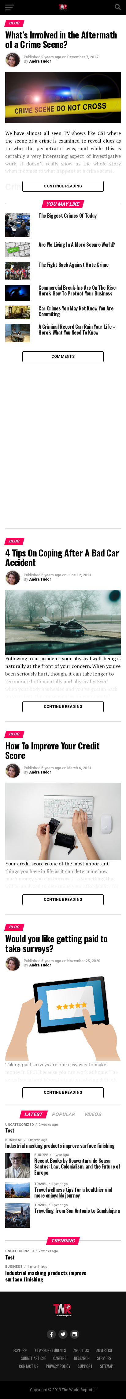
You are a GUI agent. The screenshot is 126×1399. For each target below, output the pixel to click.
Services (104, 1358)
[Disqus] (63, 438)
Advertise (104, 1350)
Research (82, 1358)
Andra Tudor (40, 61)
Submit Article (33, 1358)
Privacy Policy (58, 1366)
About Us (81, 1350)
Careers (60, 1358)
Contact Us (29, 1366)
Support (85, 1366)
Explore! (20, 1350)
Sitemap (106, 1366)
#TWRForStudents (50, 1350)
